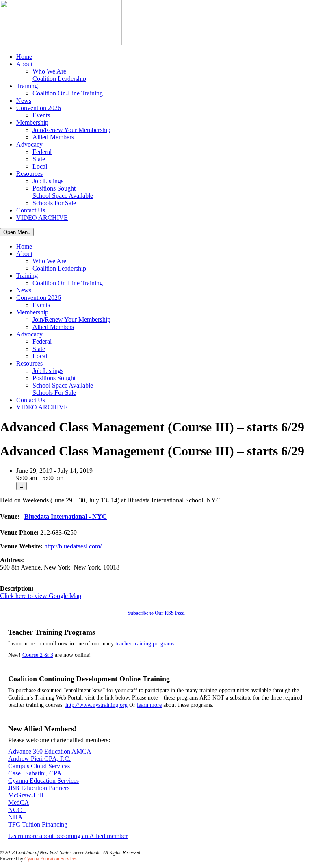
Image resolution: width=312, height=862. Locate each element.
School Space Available (62, 195)
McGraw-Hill (25, 795)
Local (39, 166)
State (38, 159)
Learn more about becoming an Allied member (68, 835)
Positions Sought (54, 188)
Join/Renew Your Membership (71, 129)
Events (41, 115)
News (23, 100)
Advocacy (29, 144)
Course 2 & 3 (37, 655)
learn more (149, 705)
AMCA (81, 751)
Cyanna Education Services (43, 780)
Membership (32, 122)
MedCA (18, 802)
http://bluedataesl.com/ (73, 546)
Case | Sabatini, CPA (35, 773)
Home (24, 56)
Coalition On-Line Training (67, 93)
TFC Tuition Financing (37, 824)
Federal (42, 151)
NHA (15, 817)
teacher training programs (144, 644)
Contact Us (30, 210)
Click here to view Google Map (40, 595)
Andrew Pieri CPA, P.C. (39, 758)
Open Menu (16, 232)
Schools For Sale (54, 202)
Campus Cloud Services (39, 765)
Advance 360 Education (39, 751)
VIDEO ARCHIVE (42, 217)
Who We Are (49, 71)
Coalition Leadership (59, 78)
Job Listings (47, 181)
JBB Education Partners (38, 787)
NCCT (17, 809)
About (24, 64)
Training (27, 85)
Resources (29, 173)
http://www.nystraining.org (96, 705)
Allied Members (53, 137)
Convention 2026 (38, 107)
